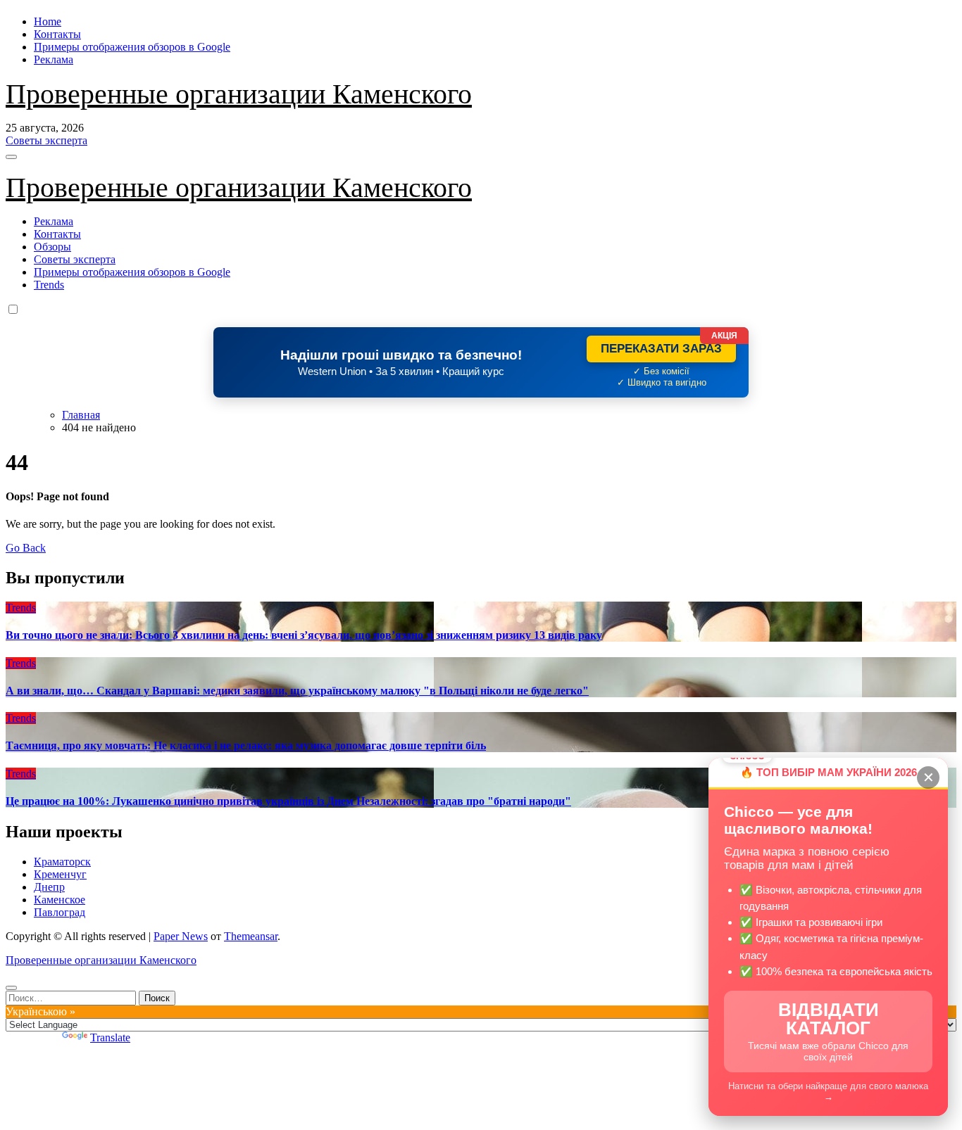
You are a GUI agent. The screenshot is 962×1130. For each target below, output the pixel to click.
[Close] (11, 988)
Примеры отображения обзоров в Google (132, 47)
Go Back (26, 548)
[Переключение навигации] (11, 157)
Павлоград (59, 912)
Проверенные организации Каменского (239, 94)
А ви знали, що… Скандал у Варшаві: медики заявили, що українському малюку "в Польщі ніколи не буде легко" (297, 691)
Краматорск (62, 862)
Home (47, 21)
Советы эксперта (74, 259)
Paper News (181, 936)
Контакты (57, 34)
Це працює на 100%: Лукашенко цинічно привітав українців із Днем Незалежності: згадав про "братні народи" (288, 801)
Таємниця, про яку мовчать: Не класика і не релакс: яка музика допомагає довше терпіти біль (246, 745)
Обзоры (52, 247)
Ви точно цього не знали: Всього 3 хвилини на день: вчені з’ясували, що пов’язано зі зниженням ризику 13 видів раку (304, 635)
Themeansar (250, 936)
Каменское (59, 900)
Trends (49, 285)
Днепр (49, 887)
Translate (110, 1037)
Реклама (53, 59)
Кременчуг (60, 874)
